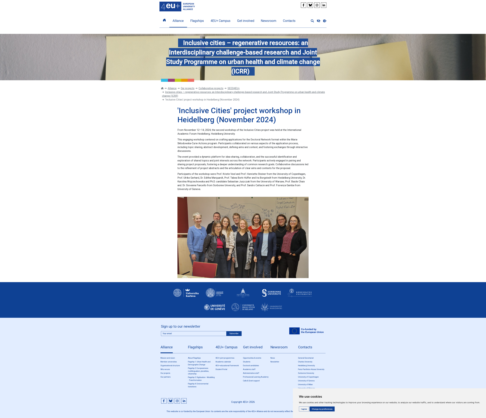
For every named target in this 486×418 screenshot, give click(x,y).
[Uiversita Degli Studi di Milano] (243, 309)
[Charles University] (186, 295)
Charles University (305, 362)
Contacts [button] (289, 21)
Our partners (165, 377)
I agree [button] (304, 409)
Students (246, 362)
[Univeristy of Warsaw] (271, 309)
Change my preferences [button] (322, 409)
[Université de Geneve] (214, 309)
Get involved (253, 347)
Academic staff (249, 369)
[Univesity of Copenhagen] (300, 295)
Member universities (168, 362)
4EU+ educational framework (227, 366)
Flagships (195, 347)
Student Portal (221, 369)
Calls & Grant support (251, 381)
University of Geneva (306, 381)
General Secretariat (306, 358)
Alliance (172, 88)
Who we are (165, 369)
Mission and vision (167, 358)
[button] (311, 20)
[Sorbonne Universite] (271, 295)
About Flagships (194, 358)
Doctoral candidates (251, 366)
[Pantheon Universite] (243, 295)
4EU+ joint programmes (225, 358)
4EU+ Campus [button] (220, 21)
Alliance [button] (178, 21)
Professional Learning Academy (256, 377)
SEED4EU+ (234, 88)
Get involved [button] (245, 21)
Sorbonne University (306, 373)
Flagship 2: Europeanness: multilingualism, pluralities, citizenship (198, 371)
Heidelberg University (306, 366)
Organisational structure (170, 366)
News (272, 358)
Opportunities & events (252, 358)
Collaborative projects (211, 88)
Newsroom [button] (268, 21)
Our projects (187, 88)
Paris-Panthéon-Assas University (311, 369)
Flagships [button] (197, 21)
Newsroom (279, 347)
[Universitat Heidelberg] (214, 295)
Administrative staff (251, 373)
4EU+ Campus (227, 347)
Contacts (305, 347)
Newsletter (274, 362)
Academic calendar (223, 362)
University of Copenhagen (308, 377)
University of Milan (305, 384)
